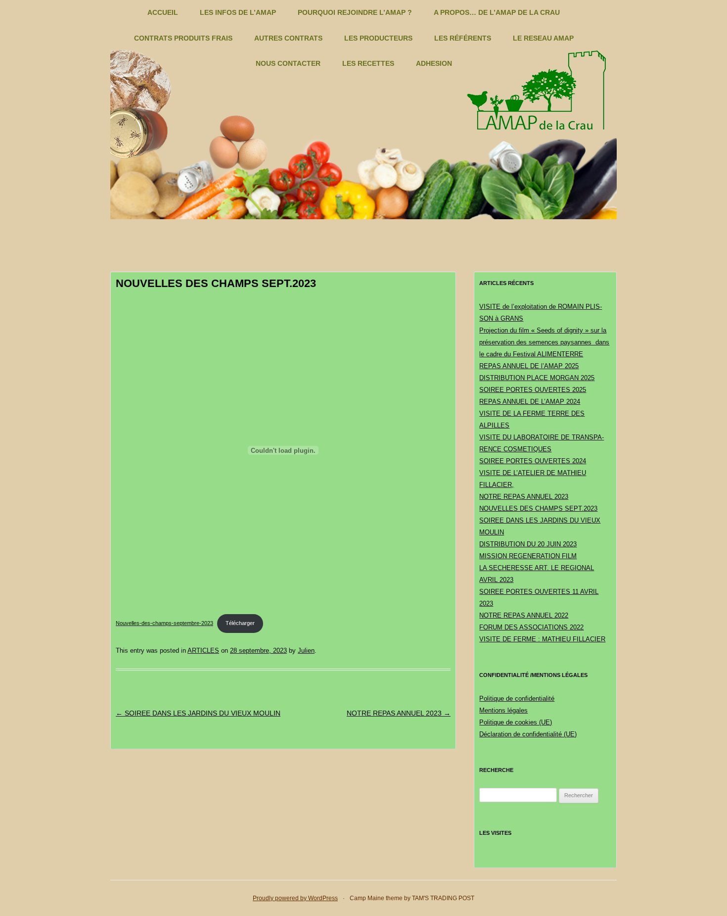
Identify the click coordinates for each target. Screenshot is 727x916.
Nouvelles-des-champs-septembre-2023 (164, 623)
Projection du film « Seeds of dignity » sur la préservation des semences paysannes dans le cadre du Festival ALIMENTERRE (544, 342)
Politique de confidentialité (516, 698)
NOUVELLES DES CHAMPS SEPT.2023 (538, 508)
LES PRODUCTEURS (378, 38)
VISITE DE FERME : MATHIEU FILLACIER (542, 639)
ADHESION (434, 63)
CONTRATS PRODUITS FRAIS (183, 38)
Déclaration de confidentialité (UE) (528, 734)
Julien (306, 650)
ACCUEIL (162, 12)
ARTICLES (203, 650)
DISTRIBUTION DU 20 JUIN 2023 (528, 544)
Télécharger (240, 623)
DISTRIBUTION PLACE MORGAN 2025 (536, 378)
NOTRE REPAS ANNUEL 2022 (523, 615)
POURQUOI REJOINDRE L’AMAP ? (355, 12)
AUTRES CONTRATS (288, 38)
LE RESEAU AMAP (543, 38)
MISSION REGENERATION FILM (528, 556)
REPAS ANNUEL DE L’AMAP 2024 (529, 401)
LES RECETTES (368, 63)
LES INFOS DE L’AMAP (238, 12)
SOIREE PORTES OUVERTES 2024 (532, 461)
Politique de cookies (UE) (515, 722)
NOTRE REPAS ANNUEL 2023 (399, 713)
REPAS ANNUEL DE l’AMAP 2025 (529, 366)
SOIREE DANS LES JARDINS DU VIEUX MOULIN (198, 713)
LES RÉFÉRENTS (462, 38)
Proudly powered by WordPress (295, 898)
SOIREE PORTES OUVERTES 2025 (532, 389)
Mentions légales (503, 710)
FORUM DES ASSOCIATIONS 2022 (531, 627)
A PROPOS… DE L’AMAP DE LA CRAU (497, 12)
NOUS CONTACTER (288, 63)
